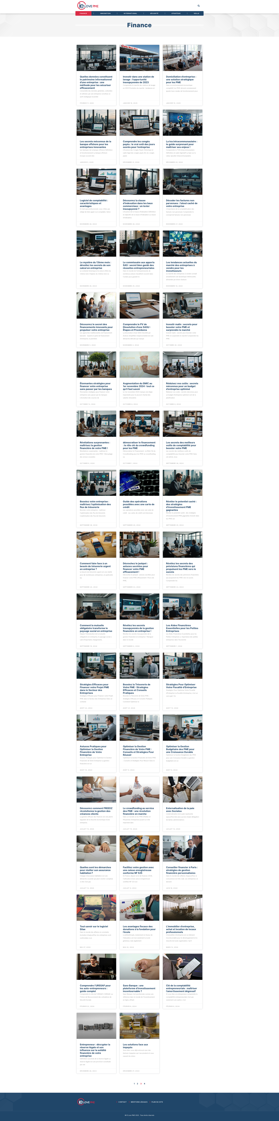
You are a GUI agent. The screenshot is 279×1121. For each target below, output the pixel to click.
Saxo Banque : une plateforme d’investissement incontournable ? (139, 988)
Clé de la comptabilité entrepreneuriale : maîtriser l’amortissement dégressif (181, 988)
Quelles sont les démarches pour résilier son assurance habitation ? (95, 870)
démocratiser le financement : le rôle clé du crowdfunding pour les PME (139, 445)
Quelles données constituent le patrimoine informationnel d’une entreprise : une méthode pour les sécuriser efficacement (96, 82)
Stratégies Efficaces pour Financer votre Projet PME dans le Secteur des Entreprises (94, 688)
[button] (199, 6)
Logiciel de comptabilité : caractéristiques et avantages (94, 203)
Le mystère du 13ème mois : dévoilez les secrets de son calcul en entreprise (95, 265)
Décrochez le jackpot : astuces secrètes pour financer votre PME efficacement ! (135, 567)
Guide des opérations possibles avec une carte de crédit (138, 504)
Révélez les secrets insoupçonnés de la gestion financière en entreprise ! (138, 628)
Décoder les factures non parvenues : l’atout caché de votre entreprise (181, 203)
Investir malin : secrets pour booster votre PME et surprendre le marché (181, 327)
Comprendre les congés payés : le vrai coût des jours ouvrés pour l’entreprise (139, 144)
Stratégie (176, 13)
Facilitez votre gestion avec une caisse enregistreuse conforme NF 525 (138, 870)
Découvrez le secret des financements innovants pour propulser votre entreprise (96, 327)
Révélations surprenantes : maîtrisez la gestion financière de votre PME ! (95, 445)
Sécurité (154, 13)
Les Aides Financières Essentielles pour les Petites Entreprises (182, 628)
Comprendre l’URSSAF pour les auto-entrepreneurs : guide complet (95, 988)
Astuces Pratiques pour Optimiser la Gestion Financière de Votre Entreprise (93, 750)
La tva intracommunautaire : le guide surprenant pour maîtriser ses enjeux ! (181, 144)
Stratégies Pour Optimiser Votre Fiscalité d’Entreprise (181, 686)
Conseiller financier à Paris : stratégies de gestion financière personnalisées (182, 870)
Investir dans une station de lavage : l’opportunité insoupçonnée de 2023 (138, 79)
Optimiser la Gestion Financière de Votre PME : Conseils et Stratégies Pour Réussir (138, 750)
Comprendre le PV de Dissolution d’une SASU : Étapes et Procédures (137, 327)
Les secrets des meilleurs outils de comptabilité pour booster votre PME (181, 445)
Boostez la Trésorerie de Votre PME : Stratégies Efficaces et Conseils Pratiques (136, 688)
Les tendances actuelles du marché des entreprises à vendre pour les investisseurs (181, 266)
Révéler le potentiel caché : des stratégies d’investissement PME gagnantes (181, 505)
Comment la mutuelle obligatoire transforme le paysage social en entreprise (96, 628)
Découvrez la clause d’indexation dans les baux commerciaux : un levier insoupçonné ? (138, 204)
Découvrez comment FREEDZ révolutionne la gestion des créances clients (96, 811)
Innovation (105, 13)
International (130, 13)
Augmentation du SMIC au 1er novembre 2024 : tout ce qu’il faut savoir (138, 386)
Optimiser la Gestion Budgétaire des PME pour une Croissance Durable (180, 749)
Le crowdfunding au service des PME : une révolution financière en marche (138, 811)
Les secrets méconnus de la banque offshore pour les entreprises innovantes (95, 144)
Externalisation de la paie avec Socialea (180, 809)
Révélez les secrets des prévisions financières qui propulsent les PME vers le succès (181, 567)
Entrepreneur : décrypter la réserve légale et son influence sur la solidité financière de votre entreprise (95, 1050)
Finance (83, 13)
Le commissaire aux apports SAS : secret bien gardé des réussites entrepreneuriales (139, 265)
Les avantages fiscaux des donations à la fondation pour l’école (139, 929)
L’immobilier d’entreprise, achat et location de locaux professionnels (181, 929)
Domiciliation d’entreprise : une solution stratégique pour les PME (181, 79)
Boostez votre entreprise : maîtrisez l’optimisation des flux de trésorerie (95, 504)
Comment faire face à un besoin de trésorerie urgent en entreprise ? (95, 566)
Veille (196, 13)
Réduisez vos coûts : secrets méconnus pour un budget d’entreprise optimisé (182, 386)
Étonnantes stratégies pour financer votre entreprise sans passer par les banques (96, 386)
